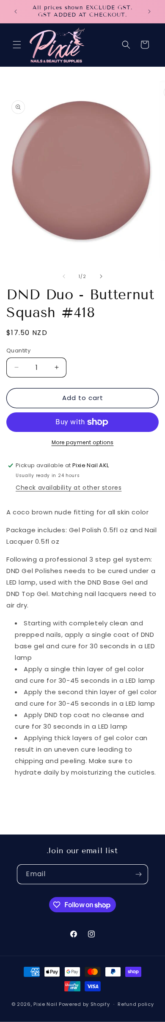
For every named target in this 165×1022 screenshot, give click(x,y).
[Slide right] (101, 276)
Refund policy (136, 1004)
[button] (17, 44)
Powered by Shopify (84, 1004)
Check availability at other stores (68, 487)
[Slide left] (64, 276)
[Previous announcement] (15, 11)
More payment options (83, 442)
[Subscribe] (138, 874)
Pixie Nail (45, 1004)
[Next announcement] (149, 11)
